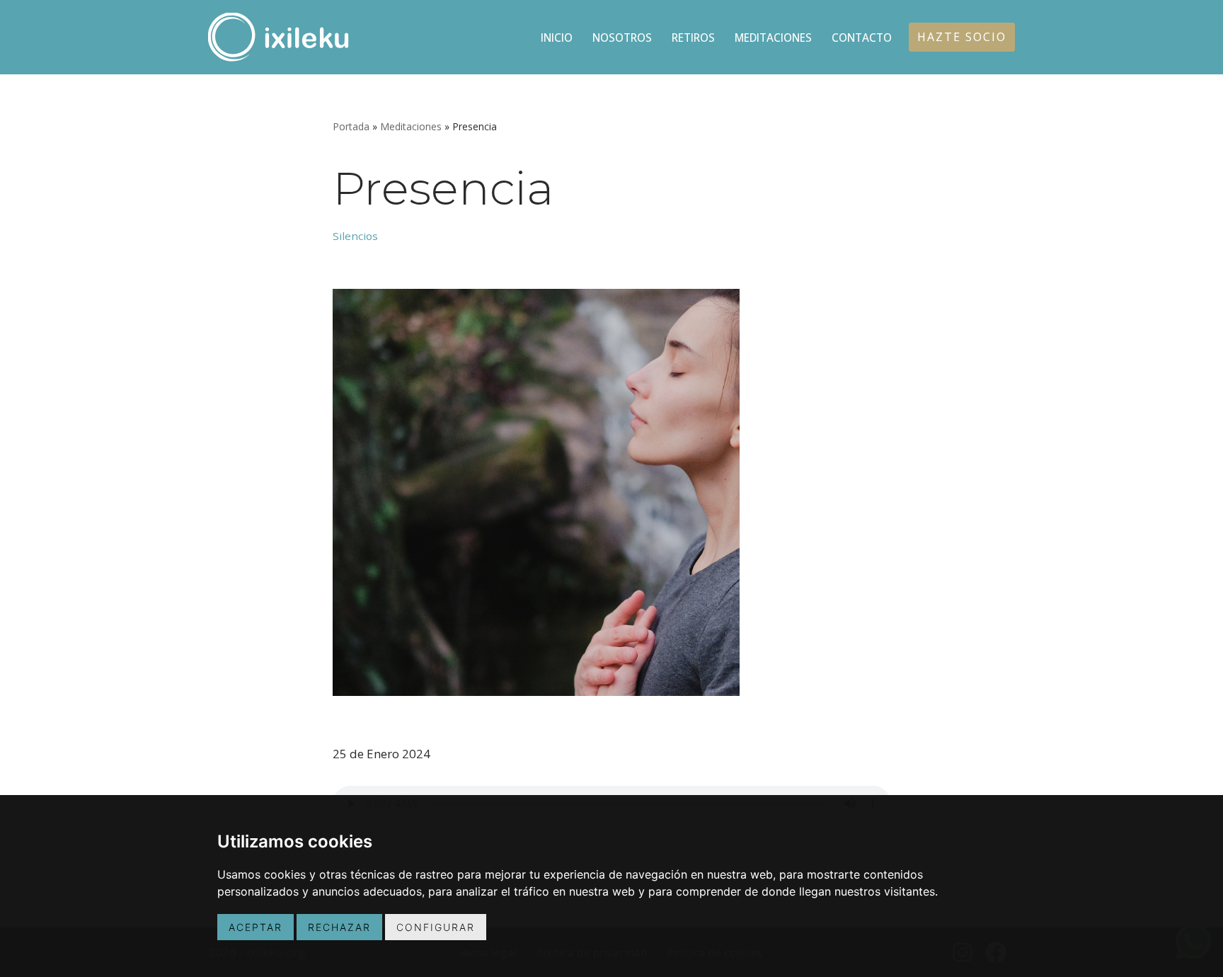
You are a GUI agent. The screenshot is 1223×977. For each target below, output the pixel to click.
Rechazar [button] (339, 927)
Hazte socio (961, 37)
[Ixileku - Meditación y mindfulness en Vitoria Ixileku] (279, 37)
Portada (351, 126)
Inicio (557, 37)
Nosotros (622, 37)
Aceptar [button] (255, 927)
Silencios (355, 236)
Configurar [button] (435, 927)
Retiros (693, 37)
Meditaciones (773, 37)
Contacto (862, 37)
